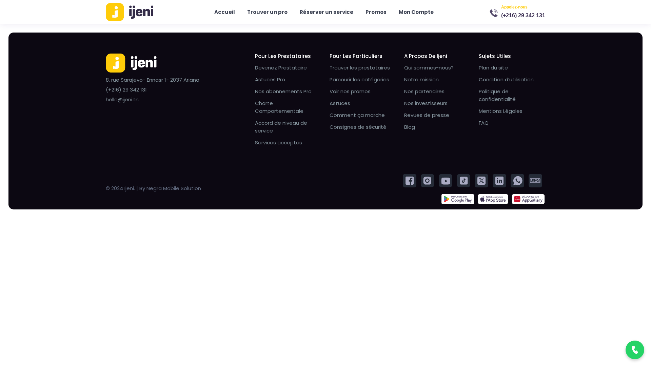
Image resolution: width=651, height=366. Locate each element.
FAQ (484, 122)
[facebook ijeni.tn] (409, 180)
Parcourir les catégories (359, 79)
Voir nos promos (350, 91)
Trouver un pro (267, 12)
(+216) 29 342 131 (523, 15)
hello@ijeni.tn (122, 99)
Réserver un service (326, 12)
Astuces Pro (270, 79)
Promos (376, 12)
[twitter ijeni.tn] (481, 180)
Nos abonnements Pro (283, 91)
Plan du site (493, 67)
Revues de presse (426, 115)
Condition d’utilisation (506, 79)
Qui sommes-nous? (429, 67)
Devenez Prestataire (281, 67)
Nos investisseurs (426, 103)
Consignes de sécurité (358, 126)
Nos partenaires (424, 91)
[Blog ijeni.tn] (535, 180)
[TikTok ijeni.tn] (463, 180)
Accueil (224, 12)
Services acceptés (278, 142)
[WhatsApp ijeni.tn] (517, 180)
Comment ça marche (357, 115)
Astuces (340, 103)
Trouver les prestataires (360, 67)
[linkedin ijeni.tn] (499, 180)
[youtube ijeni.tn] (445, 180)
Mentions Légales (500, 111)
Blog (409, 126)
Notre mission (421, 79)
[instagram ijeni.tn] (427, 180)
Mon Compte (416, 12)
